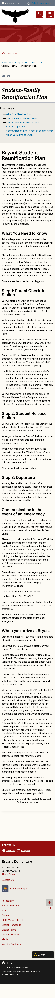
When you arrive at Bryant (19, 134)
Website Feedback (11, 944)
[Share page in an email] (3, 76)
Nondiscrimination (11, 905)
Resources (11, 53)
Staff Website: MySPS (13, 920)
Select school (9, 3)
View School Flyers (19, 888)
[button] (18, 3)
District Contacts (10, 934)
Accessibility (8, 900)
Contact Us (8, 879)
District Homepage (11, 924)
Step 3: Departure (15, 126)
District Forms (9, 929)
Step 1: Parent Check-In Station (22, 118)
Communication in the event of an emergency (30, 130)
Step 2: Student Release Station (22, 122)
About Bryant (9, 874)
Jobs (4, 910)
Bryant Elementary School (14, 62)
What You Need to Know (19, 114)
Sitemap (6, 915)
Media (5, 939)
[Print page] (8, 76)
